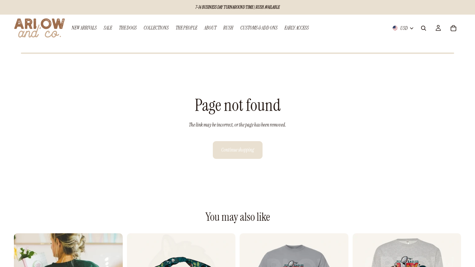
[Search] (423, 28)
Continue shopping (237, 150)
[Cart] (453, 28)
